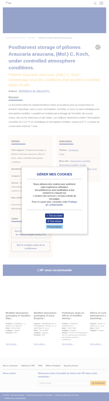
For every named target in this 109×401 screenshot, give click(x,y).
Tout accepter (55, 215)
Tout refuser (55, 221)
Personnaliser (54, 226)
